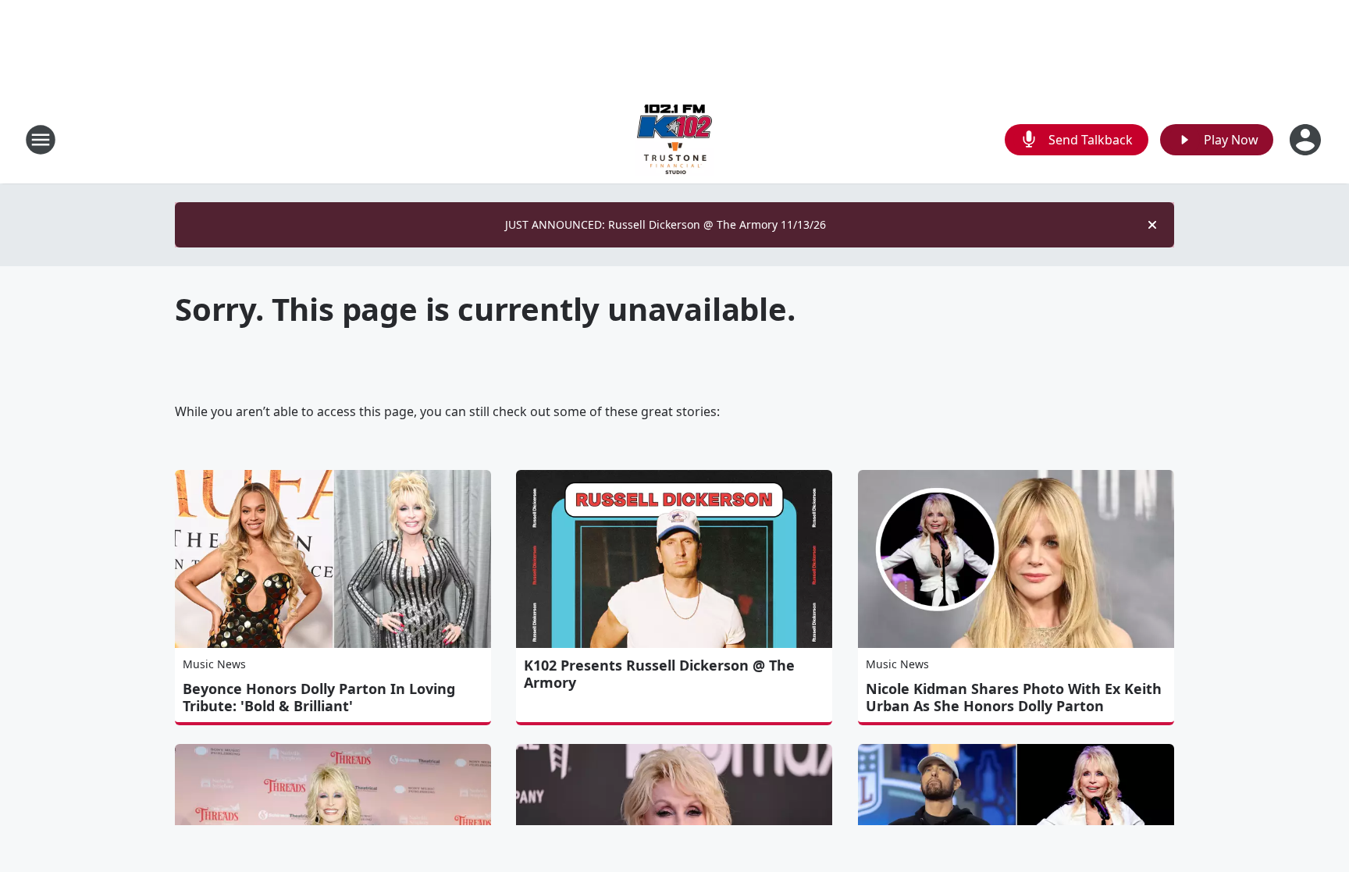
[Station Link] (674, 139)
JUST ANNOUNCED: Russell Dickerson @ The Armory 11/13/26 (665, 224)
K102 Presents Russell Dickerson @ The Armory (659, 674)
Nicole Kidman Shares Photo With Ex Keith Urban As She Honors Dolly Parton (1014, 697)
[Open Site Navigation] (40, 139)
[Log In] (1307, 139)
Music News (214, 664)
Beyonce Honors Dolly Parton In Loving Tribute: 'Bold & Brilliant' (319, 697)
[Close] (1152, 224)
